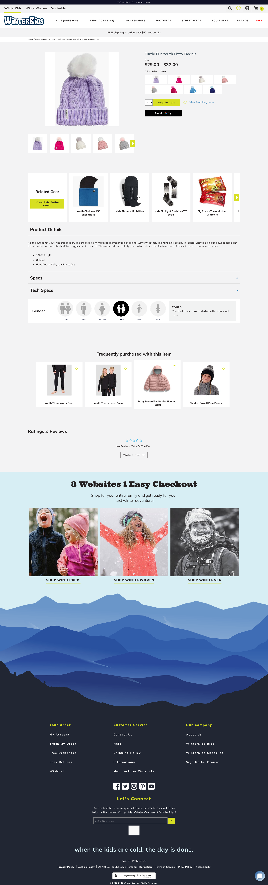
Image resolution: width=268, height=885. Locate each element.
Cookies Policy (86, 866)
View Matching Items (202, 102)
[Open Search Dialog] (230, 8)
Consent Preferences (134, 860)
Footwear (164, 20)
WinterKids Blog (200, 743)
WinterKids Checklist (204, 752)
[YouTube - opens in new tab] (151, 786)
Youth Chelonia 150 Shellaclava (88, 213)
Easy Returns (61, 762)
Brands (242, 20)
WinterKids (12, 8)
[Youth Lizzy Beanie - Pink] (59, 142)
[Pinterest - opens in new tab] (142, 786)
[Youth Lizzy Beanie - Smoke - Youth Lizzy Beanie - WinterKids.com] (124, 142)
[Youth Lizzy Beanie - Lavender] (37, 142)
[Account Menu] (247, 8)
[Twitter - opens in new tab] (125, 786)
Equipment (220, 20)
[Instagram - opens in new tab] (134, 786)
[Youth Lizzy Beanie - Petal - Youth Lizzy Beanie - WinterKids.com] (102, 142)
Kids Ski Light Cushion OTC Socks (171, 213)
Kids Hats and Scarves (58, 39)
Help (118, 743)
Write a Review (134, 454)
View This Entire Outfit (47, 204)
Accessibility (203, 866)
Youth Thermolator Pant (59, 403)
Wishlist (57, 771)
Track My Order (63, 743)
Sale (258, 20)
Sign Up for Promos (203, 762)
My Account (60, 734)
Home (31, 39)
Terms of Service (165, 866)
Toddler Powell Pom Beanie (206, 403)
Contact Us (123, 734)
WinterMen (59, 8)
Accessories (135, 20)
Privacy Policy (66, 866)
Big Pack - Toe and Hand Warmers (212, 213)
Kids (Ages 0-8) (67, 20)
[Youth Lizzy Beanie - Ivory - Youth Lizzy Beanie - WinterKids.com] (81, 142)
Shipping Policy (127, 752)
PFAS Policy (185, 866)
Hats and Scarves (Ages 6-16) (84, 39)
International (125, 762)
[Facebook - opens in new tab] (116, 786)
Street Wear (191, 20)
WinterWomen (36, 8)
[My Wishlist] (238, 8)
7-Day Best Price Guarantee (134, 2)
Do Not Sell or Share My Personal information (125, 866)
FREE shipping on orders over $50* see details (134, 32)
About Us (194, 734)
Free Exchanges (63, 752)
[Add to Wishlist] (184, 102)
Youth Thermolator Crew (108, 403)
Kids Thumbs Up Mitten (130, 211)
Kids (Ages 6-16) (102, 20)
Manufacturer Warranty (134, 771)
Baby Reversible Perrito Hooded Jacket (157, 403)
